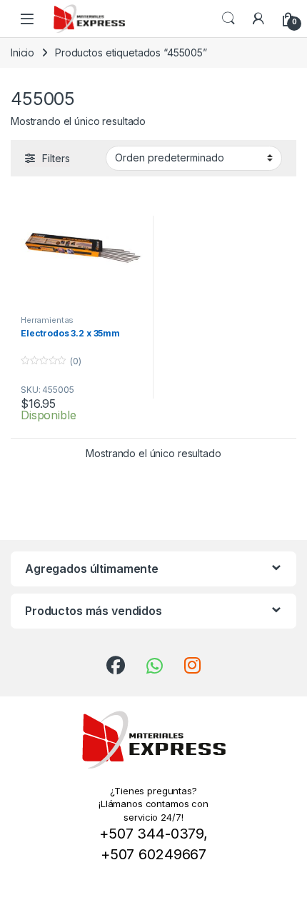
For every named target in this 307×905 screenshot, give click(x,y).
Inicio (22, 52)
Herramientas (47, 320)
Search (228, 18)
